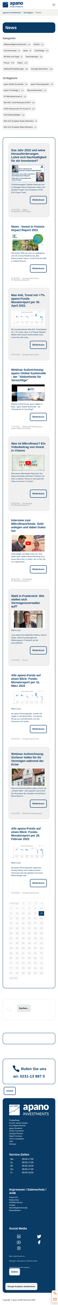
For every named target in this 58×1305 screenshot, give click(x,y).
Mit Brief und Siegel (11, 57)
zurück (9, 1091)
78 (17, 968)
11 (11, 913)
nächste (13, 978)
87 (35, 973)
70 (41, 958)
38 (29, 933)
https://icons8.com (19, 1256)
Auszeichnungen (10, 51)
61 (23, 953)
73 (23, 963)
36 (17, 933)
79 (23, 968)
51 (35, 943)
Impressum (13, 1197)
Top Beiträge (39, 51)
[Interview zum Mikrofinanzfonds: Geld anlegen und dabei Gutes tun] (28, 543)
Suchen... (24, 1008)
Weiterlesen (38, 200)
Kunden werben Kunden (18, 1123)
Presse (6, 63)
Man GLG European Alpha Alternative (18, 127)
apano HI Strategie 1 (12, 90)
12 (17, 913)
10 (41, 908)
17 (11, 918)
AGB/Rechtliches (16, 1202)
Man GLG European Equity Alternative (19, 121)
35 (11, 933)
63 (35, 953)
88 (41, 973)
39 (35, 933)
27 (35, 923)
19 (23, 918)
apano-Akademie (15, 1128)
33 (35, 928)
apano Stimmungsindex (40, 84)
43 (23, 938)
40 (41, 933)
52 (41, 943)
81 (35, 968)
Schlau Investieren (16, 1131)
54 (17, 948)
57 (35, 948)
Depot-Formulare (15, 1136)
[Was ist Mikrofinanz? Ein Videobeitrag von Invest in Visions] (28, 463)
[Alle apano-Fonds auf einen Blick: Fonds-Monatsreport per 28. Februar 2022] (28, 852)
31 (23, 928)
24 (17, 923)
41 (11, 938)
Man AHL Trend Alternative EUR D (17, 103)
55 (23, 948)
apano (25, 51)
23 (11, 923)
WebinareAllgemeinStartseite (15, 44)
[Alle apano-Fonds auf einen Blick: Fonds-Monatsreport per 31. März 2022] (28, 698)
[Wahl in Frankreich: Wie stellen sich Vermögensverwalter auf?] (28, 619)
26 (29, 923)
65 (11, 958)
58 (41, 948)
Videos (20, 63)
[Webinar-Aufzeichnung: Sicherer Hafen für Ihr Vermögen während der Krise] (28, 777)
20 (29, 918)
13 (23, 913)
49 (23, 943)
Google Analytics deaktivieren (21, 1286)
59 (11, 953)
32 (29, 928)
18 (17, 918)
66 (17, 958)
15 (35, 913)
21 (35, 918)
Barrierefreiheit (15, 1210)
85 (23, 973)
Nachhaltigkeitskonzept (18, 1208)
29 (11, 928)
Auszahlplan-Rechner (17, 1126)
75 (35, 963)
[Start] (13, 4)
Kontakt (12, 1205)
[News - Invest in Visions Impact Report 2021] (28, 242)
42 (17, 938)
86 (29, 973)
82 (41, 968)
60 (17, 953)
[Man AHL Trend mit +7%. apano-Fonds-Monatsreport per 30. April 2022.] (28, 318)
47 (11, 943)
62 (29, 953)
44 (29, 938)
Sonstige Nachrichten (39, 69)
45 (35, 938)
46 (41, 938)
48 (17, 943)
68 (29, 958)
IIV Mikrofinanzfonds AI (13, 96)
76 (41, 963)
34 (41, 928)
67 (23, 958)
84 (17, 973)
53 (11, 948)
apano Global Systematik (13, 84)
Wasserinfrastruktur (34, 90)
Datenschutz (14, 1200)
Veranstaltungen (32, 57)
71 (11, 963)
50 (29, 943)
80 (29, 968)
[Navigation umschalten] (53, 4)
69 (35, 958)
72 (17, 963)
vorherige (14, 903)
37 (23, 933)
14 (29, 913)
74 (29, 963)
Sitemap (12, 1144)
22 (41, 918)
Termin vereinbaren (16, 1139)
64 (41, 953)
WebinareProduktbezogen (14, 69)
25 (23, 923)
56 (29, 948)
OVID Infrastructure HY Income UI (17, 109)
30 (17, 928)
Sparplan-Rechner (16, 1133)
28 (41, 923)
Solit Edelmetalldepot (12, 115)
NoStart (37, 44)
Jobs (11, 1141)
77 (11, 968)
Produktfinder (14, 1120)
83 (11, 973)
